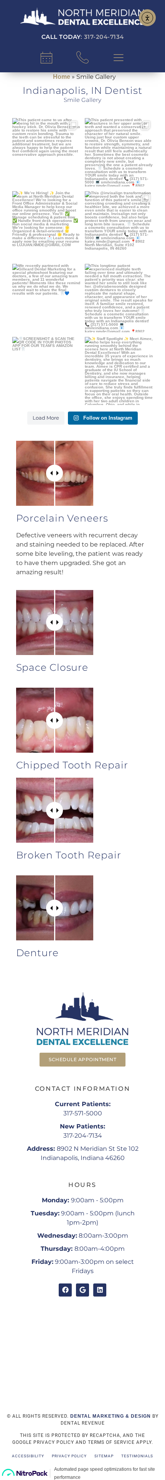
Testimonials (137, 1456)
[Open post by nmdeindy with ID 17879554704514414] (119, 371)
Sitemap (104, 1456)
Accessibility (28, 1456)
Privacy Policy (69, 1456)
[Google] (82, 1290)
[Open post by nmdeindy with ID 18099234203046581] (46, 225)
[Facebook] (65, 1290)
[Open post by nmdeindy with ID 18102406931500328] (119, 225)
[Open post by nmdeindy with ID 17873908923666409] (119, 152)
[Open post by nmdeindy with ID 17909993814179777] (46, 371)
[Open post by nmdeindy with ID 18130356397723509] (46, 152)
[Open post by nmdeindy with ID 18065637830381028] (119, 298)
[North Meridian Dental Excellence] (82, 16)
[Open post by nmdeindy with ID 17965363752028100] (46, 298)
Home (61, 76)
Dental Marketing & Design (110, 1416)
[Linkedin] (99, 1290)
